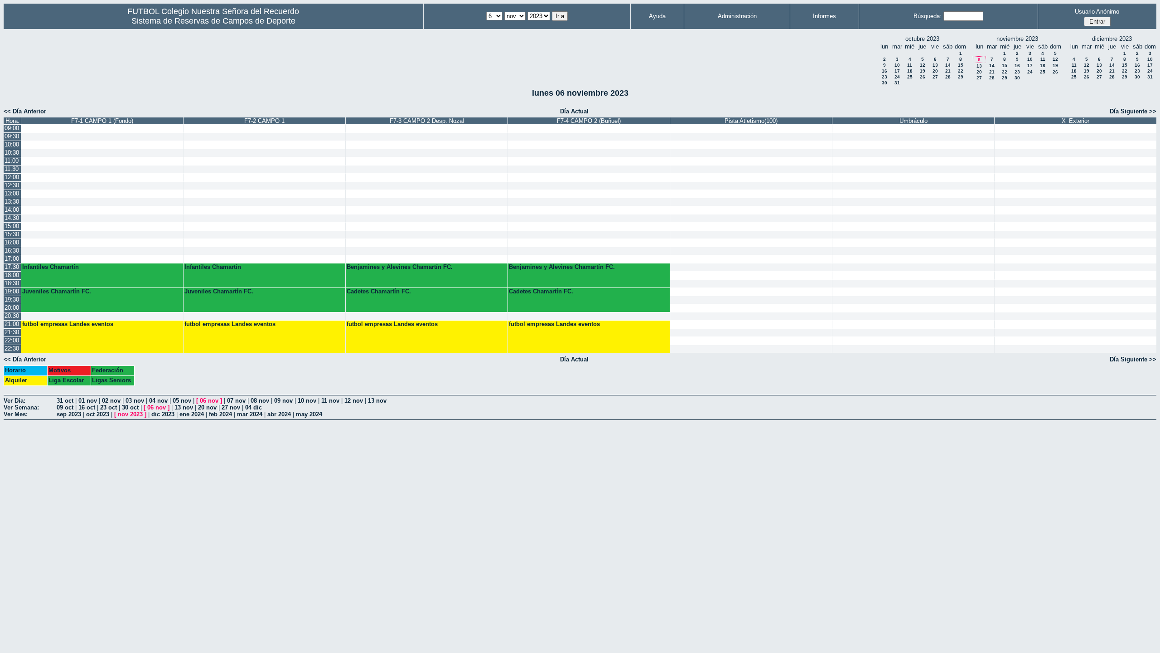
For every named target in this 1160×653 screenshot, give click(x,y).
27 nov (231, 407)
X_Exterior (1075, 120)
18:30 (12, 283)
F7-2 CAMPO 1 (264, 120)
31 (897, 82)
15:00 (12, 226)
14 (948, 65)
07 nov (236, 400)
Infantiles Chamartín (50, 266)
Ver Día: (14, 400)
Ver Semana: (21, 407)
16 (884, 70)
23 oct (108, 407)
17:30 (12, 266)
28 (948, 76)
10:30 (12, 152)
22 (960, 70)
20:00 (12, 307)
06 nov (209, 400)
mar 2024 (249, 414)
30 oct (130, 407)
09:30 (12, 136)
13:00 (12, 193)
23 (884, 76)
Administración (737, 16)
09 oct (65, 407)
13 (935, 65)
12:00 (12, 177)
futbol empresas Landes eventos (67, 324)
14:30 (12, 217)
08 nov (260, 400)
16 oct (86, 407)
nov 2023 (130, 414)
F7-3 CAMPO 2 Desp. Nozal (427, 120)
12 (922, 65)
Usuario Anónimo (1097, 11)
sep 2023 (69, 414)
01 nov (87, 400)
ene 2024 (191, 414)
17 (897, 70)
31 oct (65, 400)
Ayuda (657, 16)
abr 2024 (279, 414)
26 (922, 76)
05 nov (182, 400)
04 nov (158, 400)
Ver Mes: (16, 414)
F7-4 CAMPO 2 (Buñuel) (589, 120)
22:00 (12, 340)
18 (910, 70)
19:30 (12, 299)
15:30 (12, 234)
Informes (824, 16)
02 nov (111, 400)
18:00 (12, 275)
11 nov (330, 400)
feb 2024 (220, 414)
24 (897, 76)
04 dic (253, 407)
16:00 (12, 242)
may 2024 (309, 414)
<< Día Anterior (25, 111)
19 (922, 70)
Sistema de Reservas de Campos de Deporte (213, 20)
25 (910, 76)
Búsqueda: (928, 16)
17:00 (12, 258)
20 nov (207, 407)
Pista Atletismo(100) (751, 120)
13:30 (12, 201)
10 (897, 65)
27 (935, 76)
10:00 (12, 144)
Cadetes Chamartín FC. (379, 291)
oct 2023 (97, 414)
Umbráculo (913, 120)
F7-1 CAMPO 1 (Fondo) (102, 120)
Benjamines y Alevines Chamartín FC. (400, 266)
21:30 (12, 332)
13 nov (377, 400)
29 (960, 76)
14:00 (12, 209)
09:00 (12, 128)
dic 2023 (162, 414)
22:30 (12, 348)
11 (909, 65)
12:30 (12, 185)
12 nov (353, 400)
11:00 (12, 160)
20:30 (12, 315)
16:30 (12, 250)
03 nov (135, 400)
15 (960, 65)
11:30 (12, 169)
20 (935, 70)
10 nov (307, 400)
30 (884, 82)
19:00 (12, 291)
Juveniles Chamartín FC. (56, 291)
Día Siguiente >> (1133, 111)
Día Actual (574, 111)
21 (948, 70)
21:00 (12, 324)
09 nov (283, 400)
